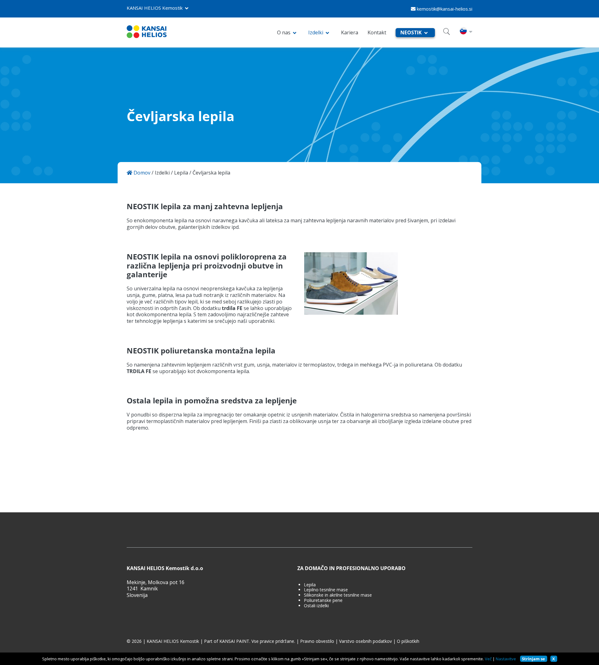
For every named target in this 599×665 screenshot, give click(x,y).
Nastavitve (506, 659)
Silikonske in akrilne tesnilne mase (338, 595)
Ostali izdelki (316, 605)
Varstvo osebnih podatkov (365, 641)
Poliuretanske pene (323, 600)
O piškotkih (408, 641)
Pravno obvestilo (317, 641)
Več (488, 659)
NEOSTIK (411, 32)
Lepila (181, 173)
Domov (141, 173)
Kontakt (377, 32)
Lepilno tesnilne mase (326, 590)
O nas (283, 32)
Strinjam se (533, 659)
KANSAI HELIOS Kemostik (155, 8)
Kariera (349, 32)
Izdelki (315, 32)
